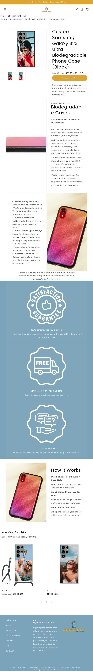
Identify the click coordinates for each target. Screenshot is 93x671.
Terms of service (77, 667)
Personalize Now (69, 78)
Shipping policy (39, 670)
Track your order (13, 636)
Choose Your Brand (17, 16)
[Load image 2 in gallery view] (21, 76)
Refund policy (53, 667)
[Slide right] (51, 602)
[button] (4, 9)
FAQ (7, 646)
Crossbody (6, 591)
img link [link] (46, 286)
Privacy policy (65, 667)
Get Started (11, 630)
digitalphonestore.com (24, 667)
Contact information (54, 670)
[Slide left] (41, 602)
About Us (9, 641)
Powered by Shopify (39, 667)
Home (3, 16)
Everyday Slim (52, 591)
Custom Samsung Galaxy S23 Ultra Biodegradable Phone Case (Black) (33, 19)
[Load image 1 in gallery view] (10, 76)
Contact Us (10, 651)
